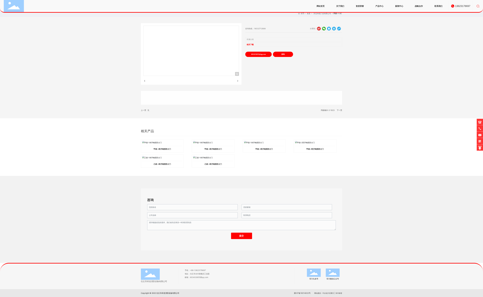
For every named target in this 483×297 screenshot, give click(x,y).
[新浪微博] (319, 28)
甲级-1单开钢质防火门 (162, 149)
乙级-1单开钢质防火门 (162, 164)
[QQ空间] (334, 28)
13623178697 (462, 6)
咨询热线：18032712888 (255, 28)
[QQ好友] (329, 28)
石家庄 (331, 293)
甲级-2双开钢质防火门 (315, 149)
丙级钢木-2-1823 (328, 110)
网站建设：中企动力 (321, 293)
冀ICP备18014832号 (302, 293)
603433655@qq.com (199, 277)
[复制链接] (339, 28)
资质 (308, 13)
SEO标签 (339, 293)
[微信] (324, 28)
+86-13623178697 (198, 270)
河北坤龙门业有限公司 (322, 13)
